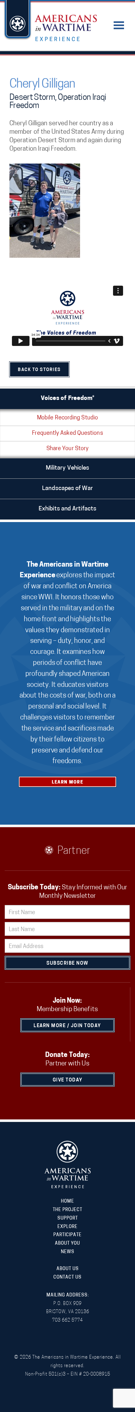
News (67, 1252)
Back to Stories (39, 370)
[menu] (119, 21)
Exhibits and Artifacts (67, 509)
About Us (68, 1269)
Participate (67, 1235)
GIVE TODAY (68, 1080)
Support (67, 1218)
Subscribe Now (67, 963)
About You (67, 1243)
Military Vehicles (67, 468)
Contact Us (67, 1277)
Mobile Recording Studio (67, 418)
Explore (67, 1227)
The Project (67, 1210)
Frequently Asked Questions (67, 433)
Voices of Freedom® (67, 399)
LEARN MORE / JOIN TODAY (67, 1026)
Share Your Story (67, 449)
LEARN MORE (67, 782)
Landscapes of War (67, 489)
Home (67, 1201)
